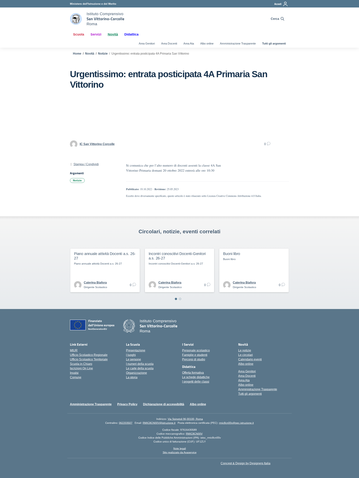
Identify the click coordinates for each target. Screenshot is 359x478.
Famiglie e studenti (194, 354)
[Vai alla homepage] (76, 19)
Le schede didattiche (196, 377)
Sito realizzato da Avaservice (180, 452)
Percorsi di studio (193, 359)
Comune (75, 377)
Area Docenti (169, 43)
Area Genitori (147, 43)
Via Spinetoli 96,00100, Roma (185, 418)
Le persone (133, 359)
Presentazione (135, 350)
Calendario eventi (250, 359)
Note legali (179, 448)
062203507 (125, 422)
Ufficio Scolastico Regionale (89, 354)
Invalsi (74, 372)
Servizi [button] (95, 34)
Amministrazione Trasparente (238, 43)
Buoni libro (231, 254)
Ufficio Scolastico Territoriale (89, 359)
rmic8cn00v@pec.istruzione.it (236, 422)
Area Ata (188, 43)
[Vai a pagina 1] (176, 299)
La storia (131, 377)
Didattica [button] (131, 34)
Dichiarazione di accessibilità (163, 404)
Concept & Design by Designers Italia (245, 463)
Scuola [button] (78, 34)
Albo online (207, 43)
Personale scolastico (196, 350)
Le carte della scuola (140, 368)
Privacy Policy (127, 404)
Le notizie (244, 350)
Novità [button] (113, 34)
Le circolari (245, 354)
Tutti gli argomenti (274, 43)
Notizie (77, 180)
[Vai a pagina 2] (180, 299)
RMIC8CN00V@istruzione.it (159, 422)
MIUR (74, 350)
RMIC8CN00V (194, 433)
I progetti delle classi (195, 381)
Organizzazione (136, 372)
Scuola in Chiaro (81, 363)
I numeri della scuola (140, 363)
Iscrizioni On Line (81, 368)
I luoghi (131, 354)
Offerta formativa (193, 372)
